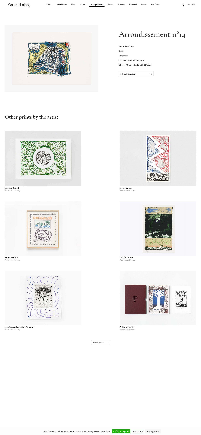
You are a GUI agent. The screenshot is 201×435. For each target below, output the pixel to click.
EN (193, 4)
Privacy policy (153, 431)
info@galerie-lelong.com (62, 411)
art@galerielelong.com (169, 411)
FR (189, 4)
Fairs (73, 4)
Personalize (138, 431)
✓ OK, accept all (121, 431)
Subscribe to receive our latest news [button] (98, 377)
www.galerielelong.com (184, 411)
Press (143, 4)
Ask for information (127, 74)
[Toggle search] (182, 5)
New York (155, 4)
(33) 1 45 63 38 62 (99, 409)
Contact (133, 4)
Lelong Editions (96, 4)
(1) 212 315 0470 (170, 409)
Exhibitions (62, 4)
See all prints (98, 343)
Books (110, 4)
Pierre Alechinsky (126, 46)
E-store (121, 4)
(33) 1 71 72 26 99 (135, 409)
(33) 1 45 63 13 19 (63, 409)
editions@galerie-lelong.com (100, 411)
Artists (49, 4)
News (82, 4)
